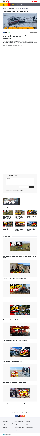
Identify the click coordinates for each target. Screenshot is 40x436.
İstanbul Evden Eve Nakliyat (19, 427)
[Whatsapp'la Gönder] (9, 32)
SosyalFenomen (7, 430)
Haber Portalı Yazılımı (8, 434)
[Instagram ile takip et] (21, 416)
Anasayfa (5, 8)
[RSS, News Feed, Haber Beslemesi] (23, 416)
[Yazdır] (30, 32)
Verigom (5, 427)
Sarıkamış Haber (11, 8)
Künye (15, 412)
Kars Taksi (28, 429)
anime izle (6, 421)
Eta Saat (16, 430)
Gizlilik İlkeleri (23, 412)
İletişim (18, 412)
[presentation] (6, 4)
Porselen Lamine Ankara (19, 421)
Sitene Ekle (28, 412)
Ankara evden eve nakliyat (30, 423)
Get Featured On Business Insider (19, 425)
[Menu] (33, 1)
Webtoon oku (6, 429)
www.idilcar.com (7, 419)
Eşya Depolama (28, 419)
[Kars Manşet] (6, 1)
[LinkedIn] (7, 32)
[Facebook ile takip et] (16, 416)
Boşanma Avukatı (7, 424)
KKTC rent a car (28, 424)
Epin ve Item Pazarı (18, 419)
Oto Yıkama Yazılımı (29, 427)
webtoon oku (28, 421)
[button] (32, 32)
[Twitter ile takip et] (19, 416)
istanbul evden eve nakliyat (8, 423)
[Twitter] (6, 32)
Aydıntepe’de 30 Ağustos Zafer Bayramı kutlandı (21, 5)
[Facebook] (4, 32)
